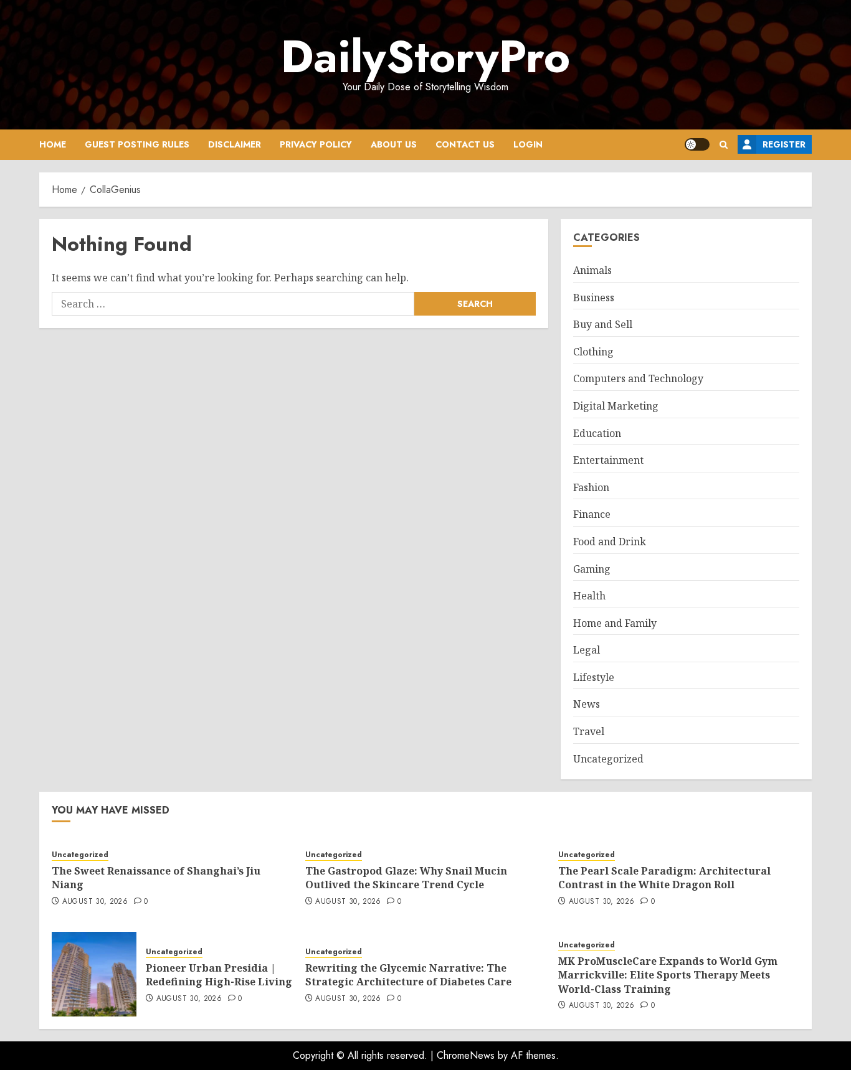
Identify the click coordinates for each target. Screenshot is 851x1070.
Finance (592, 514)
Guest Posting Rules (137, 144)
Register (784, 144)
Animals (592, 270)
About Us (394, 144)
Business (593, 297)
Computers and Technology (638, 378)
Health (589, 596)
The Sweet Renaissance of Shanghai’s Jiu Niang (156, 877)
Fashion (591, 487)
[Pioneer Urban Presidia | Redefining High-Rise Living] (94, 974)
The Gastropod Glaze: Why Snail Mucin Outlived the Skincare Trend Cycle (406, 877)
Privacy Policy (316, 144)
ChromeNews (466, 1055)
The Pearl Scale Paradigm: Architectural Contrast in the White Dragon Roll (664, 877)
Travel (588, 731)
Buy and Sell (602, 324)
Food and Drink (609, 541)
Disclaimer (234, 144)
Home (52, 144)
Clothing (593, 352)
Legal (586, 650)
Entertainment (608, 460)
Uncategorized (608, 759)
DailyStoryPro (425, 56)
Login (528, 144)
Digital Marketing (615, 406)
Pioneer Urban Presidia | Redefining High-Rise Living (219, 974)
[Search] (723, 145)
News (586, 704)
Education (597, 433)
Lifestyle (593, 677)
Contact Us (465, 144)
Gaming (592, 569)
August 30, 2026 (95, 902)
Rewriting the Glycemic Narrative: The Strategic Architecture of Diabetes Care (408, 974)
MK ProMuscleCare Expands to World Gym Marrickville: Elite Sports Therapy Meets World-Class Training (667, 975)
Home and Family (615, 623)
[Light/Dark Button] (697, 144)
